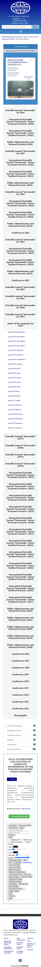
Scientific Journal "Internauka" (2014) (20, 464)
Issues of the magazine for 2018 (21, 324)
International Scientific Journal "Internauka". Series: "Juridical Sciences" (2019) (20, 576)
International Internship (8, 952)
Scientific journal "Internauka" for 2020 (20, 306)
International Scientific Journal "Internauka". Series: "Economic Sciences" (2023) (20, 250)
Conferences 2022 (20, 653)
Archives (30, 938)
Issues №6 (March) (14, 405)
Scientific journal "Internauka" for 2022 (20, 288)
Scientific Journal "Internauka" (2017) (20, 437)
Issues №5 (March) (14, 409)
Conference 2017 (20, 688)
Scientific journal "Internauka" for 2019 (20, 315)
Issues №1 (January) (15, 428)
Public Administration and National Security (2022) (20, 609)
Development (20, 966)
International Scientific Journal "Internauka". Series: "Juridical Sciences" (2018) (20, 588)
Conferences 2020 (20, 667)
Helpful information (20, 21)
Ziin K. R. (13, 779)
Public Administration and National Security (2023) (20, 272)
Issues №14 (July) (14, 368)
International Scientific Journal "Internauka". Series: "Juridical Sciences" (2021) (20, 554)
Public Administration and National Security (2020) (20, 627)
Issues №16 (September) (16, 359)
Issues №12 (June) (14, 378)
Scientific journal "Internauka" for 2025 (20, 152)
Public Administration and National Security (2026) (20, 143)
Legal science (21, 744)
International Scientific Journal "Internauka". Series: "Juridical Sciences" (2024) (20, 214)
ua (22, 18)
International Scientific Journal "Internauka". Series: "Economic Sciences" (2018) (20, 520)
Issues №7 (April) (14, 400)
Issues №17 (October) (15, 355)
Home (6, 938)
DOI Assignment (21, 939)
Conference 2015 (20, 701)
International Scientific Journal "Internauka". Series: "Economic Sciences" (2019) (20, 509)
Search (35, 27)
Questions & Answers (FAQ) (31, 945)
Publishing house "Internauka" (12, 37)
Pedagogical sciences (21, 730)
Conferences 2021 (20, 660)
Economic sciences (21, 749)
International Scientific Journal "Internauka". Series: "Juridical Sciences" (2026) (20, 133)
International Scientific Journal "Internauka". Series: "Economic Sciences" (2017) (20, 531)
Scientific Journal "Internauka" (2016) (20, 446)
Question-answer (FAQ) (20, 23)
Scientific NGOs (20, 948)
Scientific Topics (20, 943)
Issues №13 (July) (14, 373)
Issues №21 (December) (16, 336)
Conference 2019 (20, 674)
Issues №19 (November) (16, 341)
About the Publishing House (7, 942)
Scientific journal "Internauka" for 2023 (20, 240)
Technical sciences (21, 735)
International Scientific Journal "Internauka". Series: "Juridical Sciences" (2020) (20, 565)
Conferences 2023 (20, 280)
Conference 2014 (20, 708)
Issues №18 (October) (15, 350)
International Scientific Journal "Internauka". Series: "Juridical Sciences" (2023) (20, 262)
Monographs (20, 715)
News (29, 941)
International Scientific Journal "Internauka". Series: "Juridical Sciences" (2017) (20, 599)
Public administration (21, 726)
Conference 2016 (20, 694)
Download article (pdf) (20, 816)
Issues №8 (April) (14, 396)
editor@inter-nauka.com (20, 16)
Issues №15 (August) (15, 364)
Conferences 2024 (20, 232)
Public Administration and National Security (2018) (20, 646)
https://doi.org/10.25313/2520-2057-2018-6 (20, 51)
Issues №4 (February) (15, 414)
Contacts (30, 950)
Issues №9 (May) (14, 391)
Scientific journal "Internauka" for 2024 (20, 192)
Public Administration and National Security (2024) (20, 224)
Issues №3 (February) (15, 419)
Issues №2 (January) (15, 423)
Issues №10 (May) (14, 387)
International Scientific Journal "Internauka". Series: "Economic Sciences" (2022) (20, 475)
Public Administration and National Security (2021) (20, 618)
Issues (26, 37)
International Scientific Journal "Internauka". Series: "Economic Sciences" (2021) (20, 486)
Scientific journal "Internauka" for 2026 (20, 111)
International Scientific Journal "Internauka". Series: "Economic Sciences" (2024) (20, 203)
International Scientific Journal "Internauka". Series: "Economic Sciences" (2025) (20, 162)
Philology (21, 740)
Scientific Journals (20, 952)
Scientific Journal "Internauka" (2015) (20, 455)
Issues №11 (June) (14, 382)
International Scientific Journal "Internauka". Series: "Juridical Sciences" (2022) (20, 542)
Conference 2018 (20, 681)
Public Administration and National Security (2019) (20, 636)
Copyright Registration (8, 948)
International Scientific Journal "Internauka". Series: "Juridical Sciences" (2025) (20, 173)
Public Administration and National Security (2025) (20, 183)
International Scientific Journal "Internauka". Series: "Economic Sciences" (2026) (20, 121)
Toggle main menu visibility (20, 31)
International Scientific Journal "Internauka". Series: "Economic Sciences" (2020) (20, 497)
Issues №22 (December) (16, 332)
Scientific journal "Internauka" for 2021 (20, 297)
